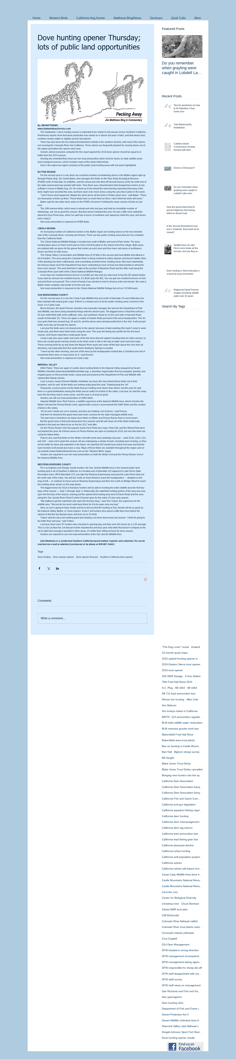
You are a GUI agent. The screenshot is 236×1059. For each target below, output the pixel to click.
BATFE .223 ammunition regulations (182, 716)
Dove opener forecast (87, 557)
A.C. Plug (167, 687)
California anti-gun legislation (179, 804)
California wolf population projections (182, 856)
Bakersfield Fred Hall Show (177, 734)
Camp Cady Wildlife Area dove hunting (182, 874)
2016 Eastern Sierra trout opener (181, 664)
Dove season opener (63, 557)
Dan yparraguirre (172, 996)
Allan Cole (192, 699)
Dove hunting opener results (178, 1037)
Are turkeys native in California (179, 711)
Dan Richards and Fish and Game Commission (182, 991)
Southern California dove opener (116, 557)
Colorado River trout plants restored (182, 926)
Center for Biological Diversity (179, 897)
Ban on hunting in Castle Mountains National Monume (182, 746)
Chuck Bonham (190, 903)
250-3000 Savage (172, 676)
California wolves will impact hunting (182, 868)
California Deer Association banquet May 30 (182, 792)
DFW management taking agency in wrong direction (182, 962)
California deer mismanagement (180, 821)
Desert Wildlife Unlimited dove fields (182, 1020)
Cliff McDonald (170, 915)
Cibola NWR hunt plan (175, 909)
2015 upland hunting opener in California (182, 658)
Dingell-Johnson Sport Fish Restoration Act (182, 1032)
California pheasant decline (178, 845)
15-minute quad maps (175, 652)
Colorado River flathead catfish (180, 921)
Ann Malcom (169, 705)
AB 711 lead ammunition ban (178, 693)
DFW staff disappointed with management (182, 973)
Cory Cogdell (169, 938)
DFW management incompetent (180, 956)
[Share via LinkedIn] (57, 568)
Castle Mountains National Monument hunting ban (182, 886)
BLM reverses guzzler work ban (180, 728)
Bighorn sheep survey (186, 751)
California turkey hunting (176, 851)
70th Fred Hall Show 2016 (177, 681)
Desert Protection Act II (175, 1014)
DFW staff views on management (181, 985)
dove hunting (44, 557)
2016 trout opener (172, 670)
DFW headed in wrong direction (180, 950)
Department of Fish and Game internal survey (182, 1008)
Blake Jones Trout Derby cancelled (182, 769)
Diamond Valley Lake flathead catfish (182, 1026)
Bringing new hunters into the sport (182, 775)
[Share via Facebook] (39, 568)
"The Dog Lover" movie (175, 646)
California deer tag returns (177, 827)
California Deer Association (177, 781)
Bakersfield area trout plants (178, 740)
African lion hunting (173, 699)
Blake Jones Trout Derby (176, 763)
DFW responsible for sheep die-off (182, 967)
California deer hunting (175, 816)
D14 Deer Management (175, 944)
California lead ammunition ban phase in (182, 833)
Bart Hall (167, 751)
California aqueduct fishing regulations (182, 810)
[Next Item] (196, 46)
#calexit (195, 646)
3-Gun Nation (193, 676)
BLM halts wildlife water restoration (182, 722)
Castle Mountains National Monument (182, 880)
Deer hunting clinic (172, 1002)
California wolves (172, 862)
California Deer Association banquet (182, 786)
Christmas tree (170, 903)
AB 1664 (192, 687)
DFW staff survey (172, 979)
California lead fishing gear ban (180, 839)
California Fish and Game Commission (182, 798)
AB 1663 (180, 687)
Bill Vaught (168, 757)
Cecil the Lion (170, 892)
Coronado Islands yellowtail (178, 932)
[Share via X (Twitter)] (48, 568)
